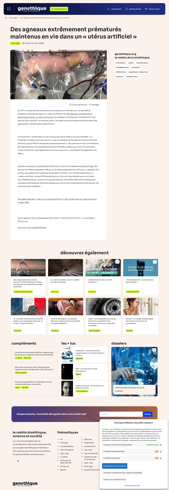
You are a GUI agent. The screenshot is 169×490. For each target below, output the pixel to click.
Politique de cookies (132, 485)
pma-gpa (15, 43)
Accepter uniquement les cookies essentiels (122, 473)
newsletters (132, 76)
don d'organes (67, 450)
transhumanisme (92, 470)
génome (88, 439)
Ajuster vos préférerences (114, 479)
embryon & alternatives (65, 461)
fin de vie (64, 466)
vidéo (131, 63)
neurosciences (91, 453)
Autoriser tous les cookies (114, 466)
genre (63, 470)
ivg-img (88, 450)
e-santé (64, 457)
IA (61, 439)
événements (142, 63)
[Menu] (9, 9)
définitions (121, 72)
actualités (120, 63)
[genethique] (32, 9)
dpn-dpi (64, 453)
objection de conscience (90, 458)
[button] (148, 414)
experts (119, 76)
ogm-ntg (88, 463)
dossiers (136, 67)
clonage (64, 443)
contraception (67, 446)
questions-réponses (138, 72)
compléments (122, 67)
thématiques (60, 9)
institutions (90, 446)
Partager (95, 105)
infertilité (88, 443)
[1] (26, 124)
